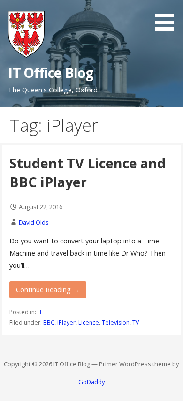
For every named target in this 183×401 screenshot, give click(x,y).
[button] (168, 17)
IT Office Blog (50, 72)
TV (135, 322)
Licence (88, 322)
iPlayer (66, 322)
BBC (48, 322)
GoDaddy (91, 382)
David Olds (34, 222)
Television (116, 322)
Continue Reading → (47, 289)
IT (40, 312)
